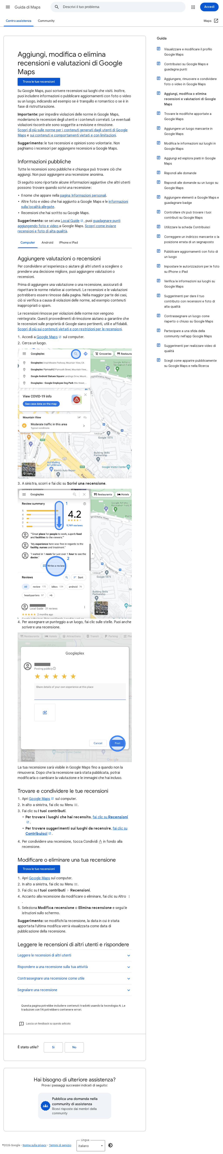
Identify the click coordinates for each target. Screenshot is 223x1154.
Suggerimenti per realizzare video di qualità (190, 348)
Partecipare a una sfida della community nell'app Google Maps (188, 333)
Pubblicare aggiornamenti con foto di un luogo (191, 254)
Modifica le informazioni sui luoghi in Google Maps (190, 146)
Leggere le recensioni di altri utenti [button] (44, 955)
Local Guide (70, 221)
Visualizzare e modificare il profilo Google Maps (188, 51)
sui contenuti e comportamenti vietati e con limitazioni (73, 135)
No (74, 1047)
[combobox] (124, 7)
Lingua (85, 1140)
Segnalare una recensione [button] (37, 990)
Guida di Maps (28, 7)
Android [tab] (47, 242)
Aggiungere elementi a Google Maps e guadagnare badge (191, 200)
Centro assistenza (18, 21)
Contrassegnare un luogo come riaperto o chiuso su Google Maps (188, 318)
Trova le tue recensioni (39, 82)
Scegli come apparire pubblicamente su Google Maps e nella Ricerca (190, 363)
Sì (53, 1047)
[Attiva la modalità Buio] (110, 1145)
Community (46, 21)
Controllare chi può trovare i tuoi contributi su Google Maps (187, 215)
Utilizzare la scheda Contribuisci (187, 227)
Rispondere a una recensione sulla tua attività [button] (52, 967)
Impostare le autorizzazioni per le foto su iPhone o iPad (192, 269)
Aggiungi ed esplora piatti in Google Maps (190, 160)
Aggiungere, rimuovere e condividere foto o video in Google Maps (190, 81)
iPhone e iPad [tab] (68, 242)
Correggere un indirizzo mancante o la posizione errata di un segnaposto (191, 239)
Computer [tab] (27, 242)
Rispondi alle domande (180, 173)
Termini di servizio (60, 1145)
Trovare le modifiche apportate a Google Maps (187, 116)
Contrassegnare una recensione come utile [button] (50, 978)
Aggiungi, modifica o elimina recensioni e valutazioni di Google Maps (190, 99)
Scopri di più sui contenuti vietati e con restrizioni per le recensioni (70, 329)
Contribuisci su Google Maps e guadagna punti (186, 66)
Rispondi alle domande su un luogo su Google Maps (191, 185)
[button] (8, 7)
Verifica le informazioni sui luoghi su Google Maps (189, 283)
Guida (162, 38)
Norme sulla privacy (34, 1145)
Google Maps (47, 337)
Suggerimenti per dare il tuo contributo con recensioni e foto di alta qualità (189, 301)
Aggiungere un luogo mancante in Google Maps (188, 131)
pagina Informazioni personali (83, 195)
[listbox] (90, 1145)
